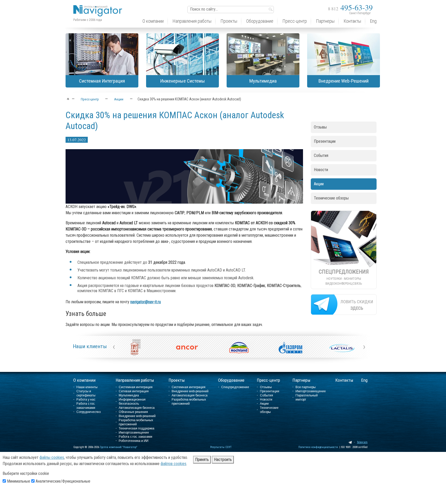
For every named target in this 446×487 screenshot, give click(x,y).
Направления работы (135, 380)
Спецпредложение (235, 387)
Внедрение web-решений (137, 416)
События (321, 155)
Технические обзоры (331, 198)
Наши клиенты (90, 346)
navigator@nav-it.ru (145, 301)
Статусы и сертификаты (85, 393)
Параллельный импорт (307, 397)
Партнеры (301, 380)
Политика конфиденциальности (318, 447)
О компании (84, 380)
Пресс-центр (268, 380)
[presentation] (114, 347)
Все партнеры (306, 387)
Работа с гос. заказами (135, 436)
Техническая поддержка (136, 428)
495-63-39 (350, 7)
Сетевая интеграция (134, 391)
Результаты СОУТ (221, 447)
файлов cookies (173, 463)
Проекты (177, 380)
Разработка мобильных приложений (136, 422)
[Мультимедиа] (263, 54)
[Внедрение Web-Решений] (343, 54)
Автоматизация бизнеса (137, 408)
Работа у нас (85, 399)
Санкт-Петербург (360, 13)
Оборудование (231, 380)
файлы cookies (51, 457)
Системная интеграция (136, 387)
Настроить (223, 459)
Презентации (325, 141)
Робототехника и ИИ (133, 441)
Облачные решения (133, 412)
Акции (319, 183)
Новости (321, 169)
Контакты (344, 380)
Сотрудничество (88, 412)
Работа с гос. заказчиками (85, 406)
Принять (202, 459)
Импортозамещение (134, 432)
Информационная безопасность (132, 401)
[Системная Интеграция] (102, 54)
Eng (364, 380)
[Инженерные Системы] (182, 54)
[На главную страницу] (99, 6)
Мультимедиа (129, 395)
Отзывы (320, 127)
